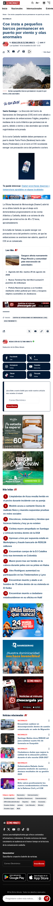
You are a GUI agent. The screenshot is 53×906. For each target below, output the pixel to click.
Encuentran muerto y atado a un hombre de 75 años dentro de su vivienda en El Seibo (26, 584)
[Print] (23, 51)
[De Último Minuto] (11, 3)
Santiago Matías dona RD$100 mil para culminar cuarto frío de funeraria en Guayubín (33, 740)
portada (20, 805)
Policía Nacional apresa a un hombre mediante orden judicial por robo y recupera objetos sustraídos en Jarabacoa (26, 291)
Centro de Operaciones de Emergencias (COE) (30, 318)
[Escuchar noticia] (29, 51)
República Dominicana (25, 798)
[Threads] (38, 375)
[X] (38, 358)
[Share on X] (8, 51)
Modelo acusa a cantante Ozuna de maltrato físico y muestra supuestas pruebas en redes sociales (26, 510)
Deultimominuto (10, 321)
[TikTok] (23, 829)
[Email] (13, 51)
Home (5, 14)
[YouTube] (14, 829)
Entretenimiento (41, 798)
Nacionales (7, 19)
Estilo (33, 802)
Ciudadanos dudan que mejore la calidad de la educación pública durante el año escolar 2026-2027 (33, 754)
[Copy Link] (18, 51)
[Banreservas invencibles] (23, 656)
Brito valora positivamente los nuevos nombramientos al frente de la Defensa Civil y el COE (33, 785)
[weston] (23, 431)
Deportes (25, 802)
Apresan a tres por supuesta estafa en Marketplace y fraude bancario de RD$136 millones (25, 542)
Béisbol (40, 805)
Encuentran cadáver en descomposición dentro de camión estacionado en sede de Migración (34, 726)
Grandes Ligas (9, 808)
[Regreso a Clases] (26, 197)
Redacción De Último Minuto (23, 43)
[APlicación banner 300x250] (23, 693)
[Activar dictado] (40, 898)
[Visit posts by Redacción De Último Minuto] (5, 44)
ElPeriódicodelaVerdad (11, 802)
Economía (41, 802)
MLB (18, 808)
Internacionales (33, 795)
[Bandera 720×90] (26, 102)
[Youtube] (38, 366)
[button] (32, 3)
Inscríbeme (12, 406)
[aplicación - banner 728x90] (26, 304)
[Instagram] (14, 366)
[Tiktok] (14, 375)
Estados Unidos (9, 805)
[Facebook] (14, 358)
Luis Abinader (30, 805)
